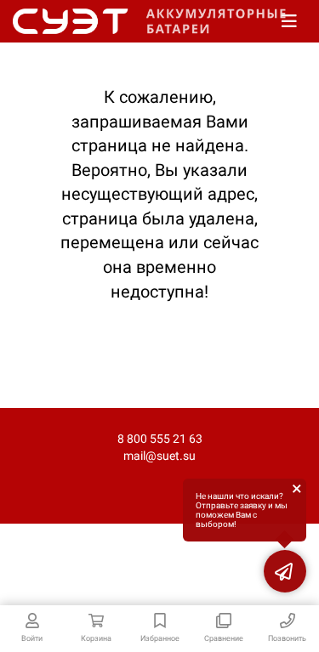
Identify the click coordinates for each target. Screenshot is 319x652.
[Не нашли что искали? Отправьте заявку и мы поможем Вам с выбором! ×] (285, 571)
